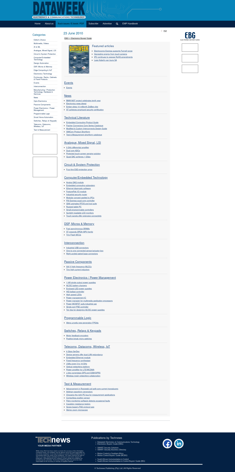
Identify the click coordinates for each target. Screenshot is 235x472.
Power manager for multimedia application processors (89, 300)
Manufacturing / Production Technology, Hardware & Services (44, 92)
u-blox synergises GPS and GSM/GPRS (83, 372)
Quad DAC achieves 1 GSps (78, 156)
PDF (165, 31)
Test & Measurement (42, 130)
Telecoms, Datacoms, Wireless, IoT (42, 125)
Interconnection (40, 86)
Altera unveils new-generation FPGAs (82, 322)
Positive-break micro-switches (79, 338)
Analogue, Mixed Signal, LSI (45, 50)
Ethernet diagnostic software (78, 188)
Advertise (107, 23)
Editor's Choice (40, 39)
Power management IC (76, 297)
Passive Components (42, 104)
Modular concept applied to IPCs (80, 197)
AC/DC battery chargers (76, 285)
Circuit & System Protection (45, 54)
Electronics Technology (43, 73)
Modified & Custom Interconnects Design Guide (86, 128)
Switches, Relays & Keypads (45, 120)
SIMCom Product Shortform (78, 131)
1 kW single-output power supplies (81, 282)
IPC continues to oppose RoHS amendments (113, 57)
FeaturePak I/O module (76, 191)
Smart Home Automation (43, 117)
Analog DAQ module (75, 182)
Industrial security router (76, 194)
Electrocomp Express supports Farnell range (113, 50)
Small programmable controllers (80, 209)
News (36, 97)
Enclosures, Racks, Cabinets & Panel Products (45, 78)
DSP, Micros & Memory (43, 66)
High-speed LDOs (74, 294)
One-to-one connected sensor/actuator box (84, 250)
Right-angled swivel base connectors (82, 253)
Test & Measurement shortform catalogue (84, 134)
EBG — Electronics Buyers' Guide (78, 38)
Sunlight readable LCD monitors (80, 212)
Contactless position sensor (78, 397)
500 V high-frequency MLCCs (79, 266)
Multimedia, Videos (41, 43)
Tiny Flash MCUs (73, 234)
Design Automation (41, 63)
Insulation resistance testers (78, 404)
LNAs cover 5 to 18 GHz (76, 363)
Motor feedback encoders (77, 335)
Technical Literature (77, 117)
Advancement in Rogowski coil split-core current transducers (92, 388)
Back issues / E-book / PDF (71, 23)
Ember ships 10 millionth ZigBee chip (82, 106)
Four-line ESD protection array (79, 169)
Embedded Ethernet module (78, 357)
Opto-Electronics (40, 101)
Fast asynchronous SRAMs (78, 228)
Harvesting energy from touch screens (110, 54)
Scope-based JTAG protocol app (80, 407)
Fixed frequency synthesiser (78, 360)
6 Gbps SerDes (72, 351)
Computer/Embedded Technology (42, 58)
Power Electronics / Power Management (44, 109)
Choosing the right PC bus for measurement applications (90, 394)
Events (36, 82)
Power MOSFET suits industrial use (81, 303)
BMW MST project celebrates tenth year (83, 100)
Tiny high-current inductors (77, 269)
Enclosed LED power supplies (79, 288)
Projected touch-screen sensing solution (83, 153)
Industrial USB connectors (77, 247)
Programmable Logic (42, 113)
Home (38, 23)
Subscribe (93, 23)
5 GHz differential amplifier (77, 147)
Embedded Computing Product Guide (82, 122)
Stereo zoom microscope (77, 409)
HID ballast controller (75, 291)
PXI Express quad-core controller (80, 200)
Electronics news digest (76, 103)
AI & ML (37, 47)
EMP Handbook (130, 23)
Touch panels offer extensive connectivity (83, 215)
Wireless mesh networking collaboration (83, 375)
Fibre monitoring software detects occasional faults (88, 400)
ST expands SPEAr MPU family (79, 231)
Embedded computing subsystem (80, 185)
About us (49, 23)
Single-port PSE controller (77, 306)
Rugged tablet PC (73, 206)
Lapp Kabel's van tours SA (105, 60)
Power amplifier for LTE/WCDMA (80, 369)
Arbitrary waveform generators (79, 391)
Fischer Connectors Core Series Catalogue (84, 125)
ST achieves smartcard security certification (85, 109)
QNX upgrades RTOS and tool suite (81, 203)
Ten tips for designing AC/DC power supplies (85, 309)
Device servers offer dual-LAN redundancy (84, 354)
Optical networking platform (78, 366)
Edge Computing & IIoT (43, 70)
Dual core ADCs (73, 150)
